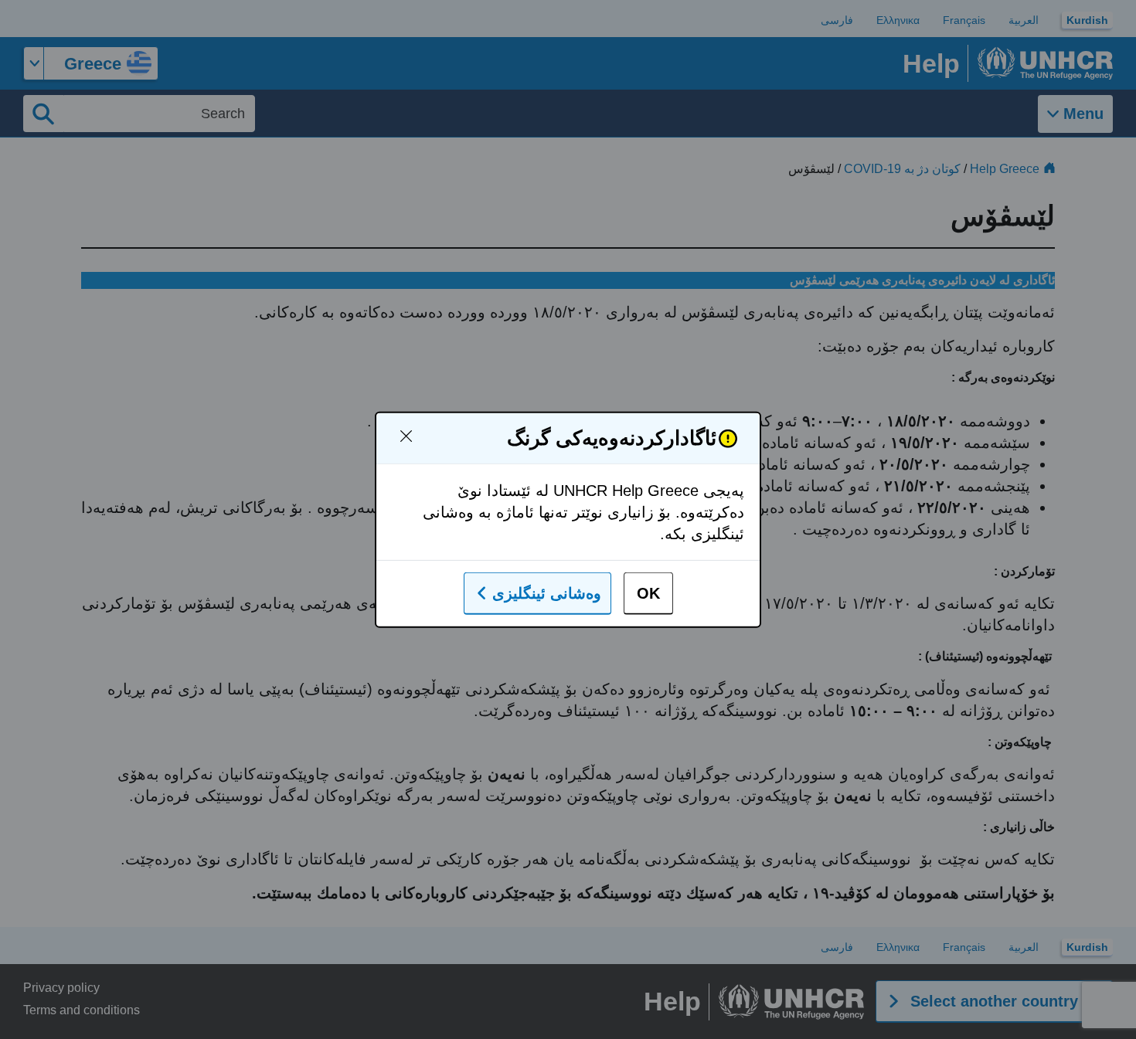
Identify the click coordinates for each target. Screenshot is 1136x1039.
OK (648, 593)
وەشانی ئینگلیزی (546, 593)
